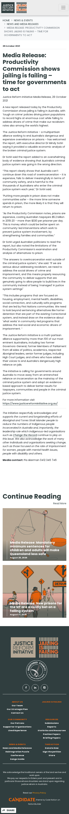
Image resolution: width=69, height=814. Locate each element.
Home (6, 20)
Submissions (52, 723)
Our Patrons (17, 723)
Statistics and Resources (52, 730)
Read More (59, 503)
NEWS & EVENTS (17, 744)
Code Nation (51, 799)
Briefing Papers (52, 737)
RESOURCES (51, 719)
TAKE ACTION (52, 744)
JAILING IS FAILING (52, 701)
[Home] (14, 8)
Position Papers (52, 734)
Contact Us (17, 712)
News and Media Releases (23, 24)
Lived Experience (17, 730)
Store (52, 755)
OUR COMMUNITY (17, 719)
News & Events (23, 20)
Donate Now (52, 748)
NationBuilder (34, 804)
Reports (51, 726)
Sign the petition (52, 751)
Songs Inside (17, 759)
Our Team (17, 705)
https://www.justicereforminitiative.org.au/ (30, 403)
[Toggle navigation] (63, 7)
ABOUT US (17, 701)
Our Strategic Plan (17, 709)
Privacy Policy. (39, 792)
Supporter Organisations (17, 726)
